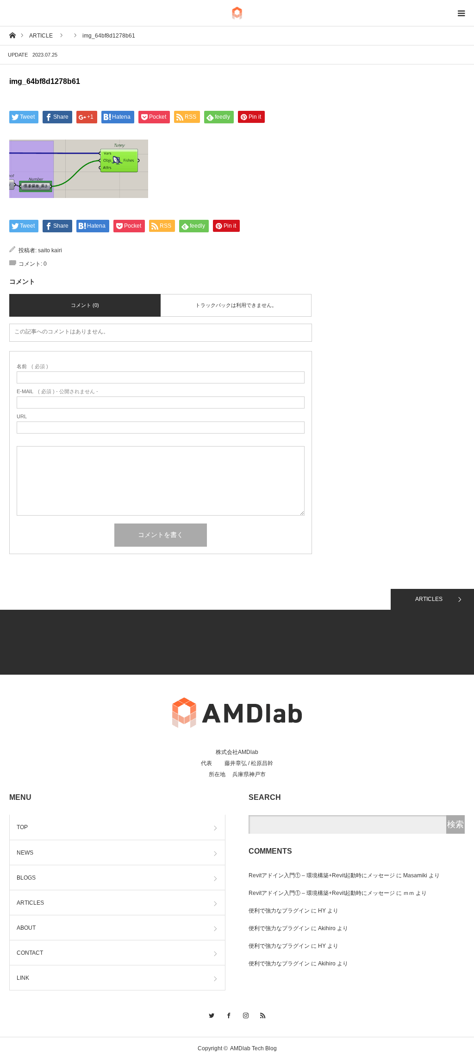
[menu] (461, 13)
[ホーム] (12, 35)
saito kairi (50, 250)
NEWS (25, 852)
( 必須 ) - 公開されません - (57, 391)
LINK (23, 978)
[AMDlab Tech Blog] (237, 13)
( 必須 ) (32, 366)
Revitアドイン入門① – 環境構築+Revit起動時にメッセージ (322, 875)
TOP (22, 827)
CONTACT (30, 953)
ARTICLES (429, 599)
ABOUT (26, 928)
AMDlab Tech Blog (253, 1048)
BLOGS (26, 878)
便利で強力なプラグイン (279, 910)
